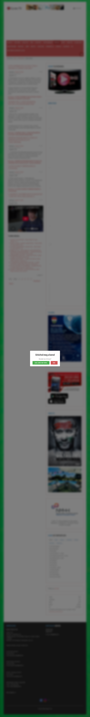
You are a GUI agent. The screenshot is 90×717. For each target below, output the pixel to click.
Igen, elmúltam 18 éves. (41, 363)
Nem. (54, 363)
